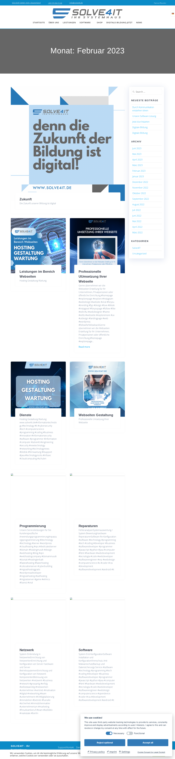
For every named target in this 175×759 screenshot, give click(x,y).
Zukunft (26, 199)
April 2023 (137, 159)
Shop (100, 22)
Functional (139, 733)
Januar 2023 (138, 176)
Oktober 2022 (139, 193)
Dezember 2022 (140, 182)
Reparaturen (88, 526)
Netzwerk (27, 650)
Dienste (25, 415)
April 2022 (137, 226)
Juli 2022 (136, 210)
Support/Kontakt (66, 747)
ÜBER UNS (54, 22)
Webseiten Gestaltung (96, 415)
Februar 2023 (138, 170)
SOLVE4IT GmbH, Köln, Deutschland (26, 3)
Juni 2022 (136, 215)
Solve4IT (136, 247)
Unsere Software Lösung (144, 116)
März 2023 (137, 165)
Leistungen (69, 22)
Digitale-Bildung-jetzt (119, 22)
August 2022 (138, 204)
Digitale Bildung (140, 127)
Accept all (148, 742)
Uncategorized (139, 253)
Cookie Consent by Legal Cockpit (151, 752)
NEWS (139, 22)
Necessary (118, 733)
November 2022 (140, 187)
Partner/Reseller (160, 3)
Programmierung (33, 526)
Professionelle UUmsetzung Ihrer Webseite (93, 276)
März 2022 (137, 232)
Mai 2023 (136, 153)
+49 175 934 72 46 (55, 3)
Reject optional (105, 742)
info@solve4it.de (76, 3)
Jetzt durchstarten (140, 121)
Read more (84, 346)
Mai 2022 (136, 221)
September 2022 (140, 198)
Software (85, 650)
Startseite (39, 22)
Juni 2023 (136, 148)
